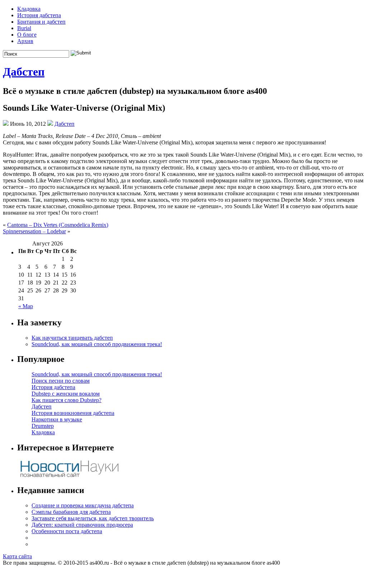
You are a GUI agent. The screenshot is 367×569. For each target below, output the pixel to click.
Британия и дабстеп (41, 22)
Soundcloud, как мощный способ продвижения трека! (97, 344)
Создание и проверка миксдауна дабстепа (83, 505)
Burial (24, 28)
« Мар (25, 306)
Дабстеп (23, 71)
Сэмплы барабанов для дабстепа (71, 512)
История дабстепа (39, 15)
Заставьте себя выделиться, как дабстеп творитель (93, 518)
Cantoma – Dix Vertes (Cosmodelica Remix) (57, 225)
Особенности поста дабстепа (67, 531)
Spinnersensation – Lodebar (34, 231)
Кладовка (28, 9)
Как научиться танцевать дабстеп (72, 338)
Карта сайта (17, 556)
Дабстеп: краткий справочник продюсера (82, 525)
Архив (25, 41)
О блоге (27, 35)
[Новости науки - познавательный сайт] (69, 476)
